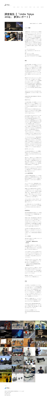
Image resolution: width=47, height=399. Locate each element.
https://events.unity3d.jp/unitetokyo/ (33, 54)
